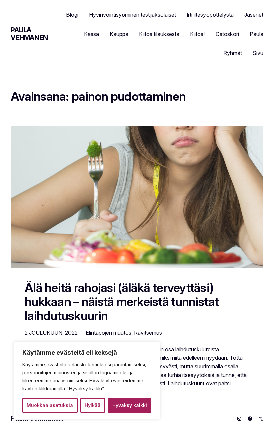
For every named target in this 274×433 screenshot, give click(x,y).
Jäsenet (253, 14)
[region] (86, 381)
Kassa (91, 34)
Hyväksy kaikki (129, 405)
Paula (256, 34)
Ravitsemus (148, 332)
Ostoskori (227, 34)
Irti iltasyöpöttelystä (210, 14)
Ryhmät (232, 53)
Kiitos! (197, 34)
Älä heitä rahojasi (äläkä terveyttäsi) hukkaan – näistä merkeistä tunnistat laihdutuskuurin (122, 302)
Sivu (258, 53)
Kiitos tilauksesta (159, 34)
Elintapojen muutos (108, 332)
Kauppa (119, 34)
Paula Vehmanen (29, 34)
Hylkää (93, 405)
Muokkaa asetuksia (50, 405)
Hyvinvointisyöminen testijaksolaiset (132, 14)
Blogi (72, 14)
